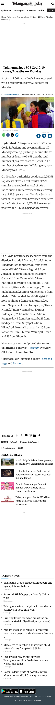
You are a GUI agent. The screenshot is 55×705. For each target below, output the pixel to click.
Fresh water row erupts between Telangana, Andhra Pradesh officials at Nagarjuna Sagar (26, 660)
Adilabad (13, 442)
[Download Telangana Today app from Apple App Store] (38, 136)
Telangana (19, 10)
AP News (31, 10)
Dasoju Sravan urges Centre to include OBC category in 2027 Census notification (31, 487)
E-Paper (51, 10)
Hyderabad (6, 10)
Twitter (17, 363)
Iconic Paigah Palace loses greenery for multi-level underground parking (34, 461)
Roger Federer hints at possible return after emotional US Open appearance (26, 673)
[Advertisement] (27, 400)
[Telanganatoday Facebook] (17, 435)
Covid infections (9, 448)
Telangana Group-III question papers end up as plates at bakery (28, 584)
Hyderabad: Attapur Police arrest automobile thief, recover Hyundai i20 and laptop (33, 474)
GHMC (20, 448)
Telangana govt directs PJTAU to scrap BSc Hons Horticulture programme (33, 500)
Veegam (38, 700)
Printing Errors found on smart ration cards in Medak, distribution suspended (27, 619)
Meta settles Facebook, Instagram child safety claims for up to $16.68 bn (27, 646)
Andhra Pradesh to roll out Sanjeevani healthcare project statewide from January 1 (28, 633)
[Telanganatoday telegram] (38, 435)
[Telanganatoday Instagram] (30, 435)
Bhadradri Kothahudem (28, 442)
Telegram (33, 347)
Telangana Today (11, 94)
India (41, 10)
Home (3, 17)
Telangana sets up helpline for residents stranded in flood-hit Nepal (27, 607)
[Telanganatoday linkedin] (34, 435)
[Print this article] (50, 136)
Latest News (10, 575)
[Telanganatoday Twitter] (21, 435)
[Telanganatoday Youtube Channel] (26, 435)
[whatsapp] (3, 135)
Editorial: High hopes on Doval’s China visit (26, 595)
